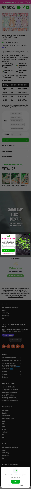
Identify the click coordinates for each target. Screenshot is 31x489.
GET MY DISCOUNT (8, 250)
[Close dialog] (29, 234)
